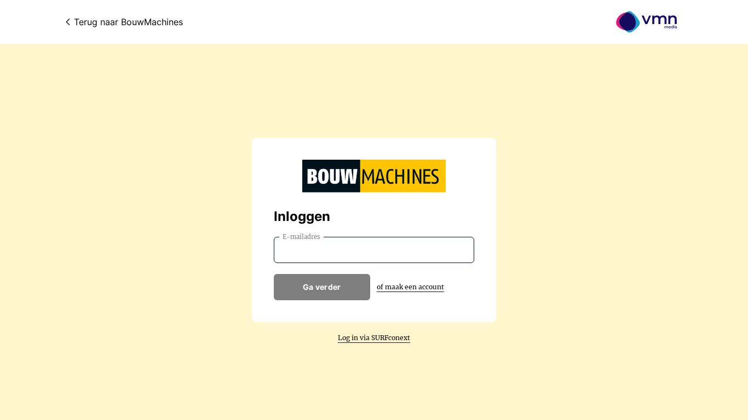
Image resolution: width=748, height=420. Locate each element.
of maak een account (410, 287)
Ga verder (322, 286)
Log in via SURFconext (374, 338)
